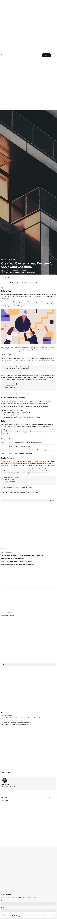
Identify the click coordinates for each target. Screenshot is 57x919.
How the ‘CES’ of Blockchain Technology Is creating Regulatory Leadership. (22, 555)
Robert (3, 450)
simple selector (8, 407)
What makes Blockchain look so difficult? (12, 558)
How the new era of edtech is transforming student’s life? (17, 564)
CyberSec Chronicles (7, 552)
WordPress (35, 492)
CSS (3, 294)
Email (3, 907)
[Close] (53, 915)
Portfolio (22, 492)
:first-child (23, 417)
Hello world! (4, 800)
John (2, 446)
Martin (3, 442)
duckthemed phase (34, 302)
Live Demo (21, 488)
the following (48, 358)
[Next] (54, 797)
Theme (28, 492)
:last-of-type (34, 417)
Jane (2, 454)
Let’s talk (46, 55)
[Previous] (50, 797)
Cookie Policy (16, 916)
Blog (11, 492)
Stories (8, 259)
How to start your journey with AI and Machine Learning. (17, 561)
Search (3, 497)
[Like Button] (2, 288)
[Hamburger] (54, 55)
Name (3, 900)
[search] (54, 664)
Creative (16, 492)
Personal (3, 259)
